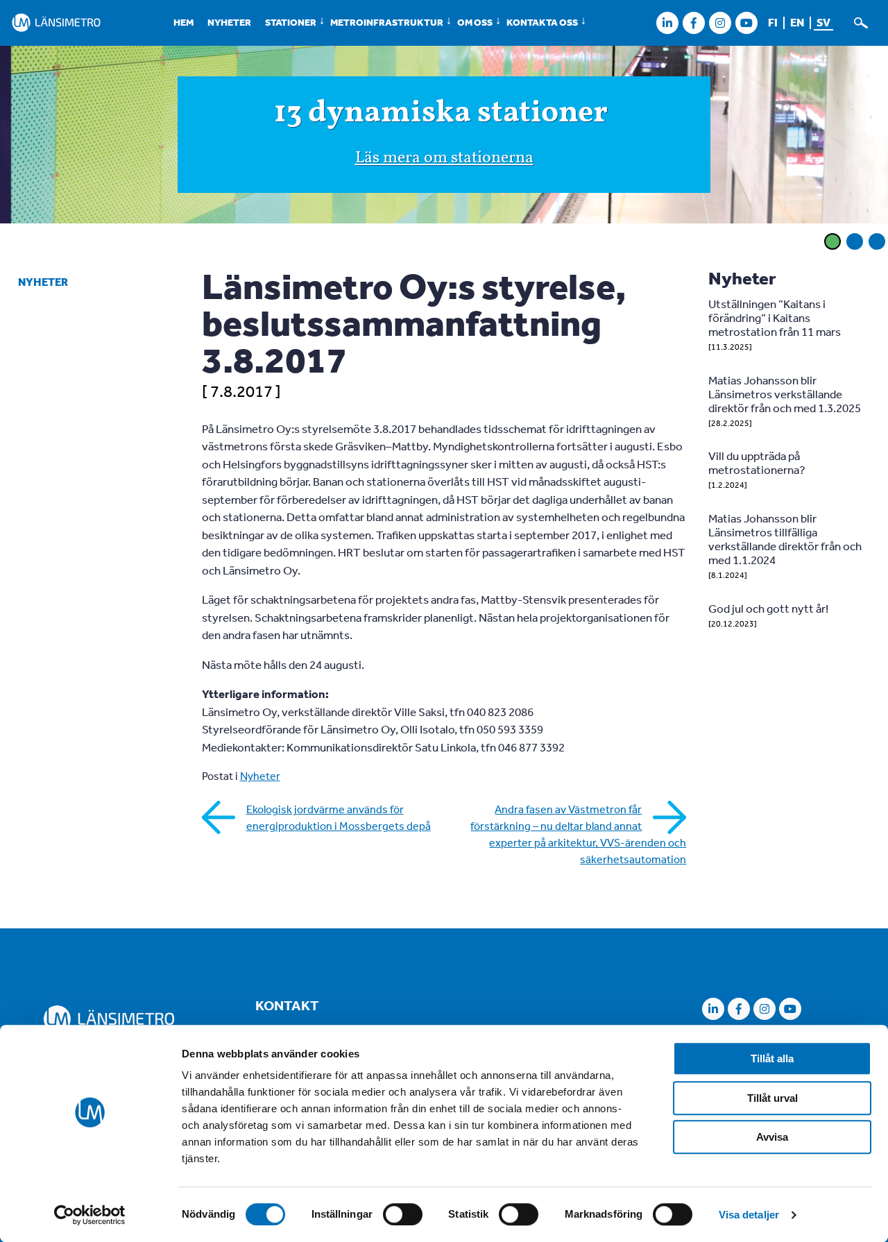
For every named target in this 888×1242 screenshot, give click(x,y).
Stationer (290, 22)
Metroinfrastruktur (386, 22)
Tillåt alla (772, 1058)
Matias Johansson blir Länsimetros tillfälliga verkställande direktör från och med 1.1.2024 (785, 539)
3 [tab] (877, 241)
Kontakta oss (542, 22)
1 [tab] (832, 241)
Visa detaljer (749, 1214)
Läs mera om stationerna (444, 158)
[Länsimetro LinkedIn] (667, 22)
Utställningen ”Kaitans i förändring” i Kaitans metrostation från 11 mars (774, 317)
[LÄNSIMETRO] (56, 22)
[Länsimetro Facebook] (693, 22)
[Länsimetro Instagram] (720, 22)
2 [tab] (854, 241)
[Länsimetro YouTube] (746, 22)
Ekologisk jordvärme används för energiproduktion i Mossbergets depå (338, 817)
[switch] (402, 1214)
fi (773, 22)
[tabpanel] (444, 137)
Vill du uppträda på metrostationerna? (756, 462)
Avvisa (772, 1137)
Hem (183, 22)
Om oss (475, 22)
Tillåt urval (772, 1098)
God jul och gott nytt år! (768, 608)
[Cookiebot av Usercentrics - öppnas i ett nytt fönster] (90, 1215)
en (797, 22)
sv (823, 22)
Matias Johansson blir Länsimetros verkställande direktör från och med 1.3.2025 (784, 394)
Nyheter (229, 22)
